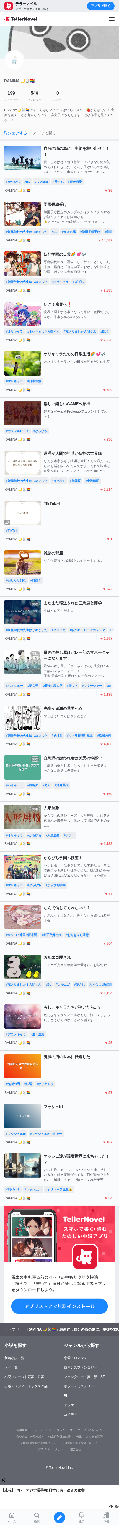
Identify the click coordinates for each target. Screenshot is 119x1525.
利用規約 (21, 1430)
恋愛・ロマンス (75, 1358)
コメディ (70, 1414)
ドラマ (69, 1405)
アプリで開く (101, 6)
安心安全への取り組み (30, 1436)
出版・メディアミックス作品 (26, 1386)
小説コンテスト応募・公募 (24, 1377)
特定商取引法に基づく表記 (65, 1436)
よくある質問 (94, 1436)
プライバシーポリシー (52, 1449)
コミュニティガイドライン (86, 1430)
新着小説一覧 (14, 1358)
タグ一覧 (11, 1367)
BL (66, 1396)
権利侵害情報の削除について (39, 1442)
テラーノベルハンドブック (48, 1430)
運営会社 (75, 1449)
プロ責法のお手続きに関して (80, 1442)
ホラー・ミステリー (79, 1386)
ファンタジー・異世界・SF (84, 1377)
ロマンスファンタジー (80, 1367)
